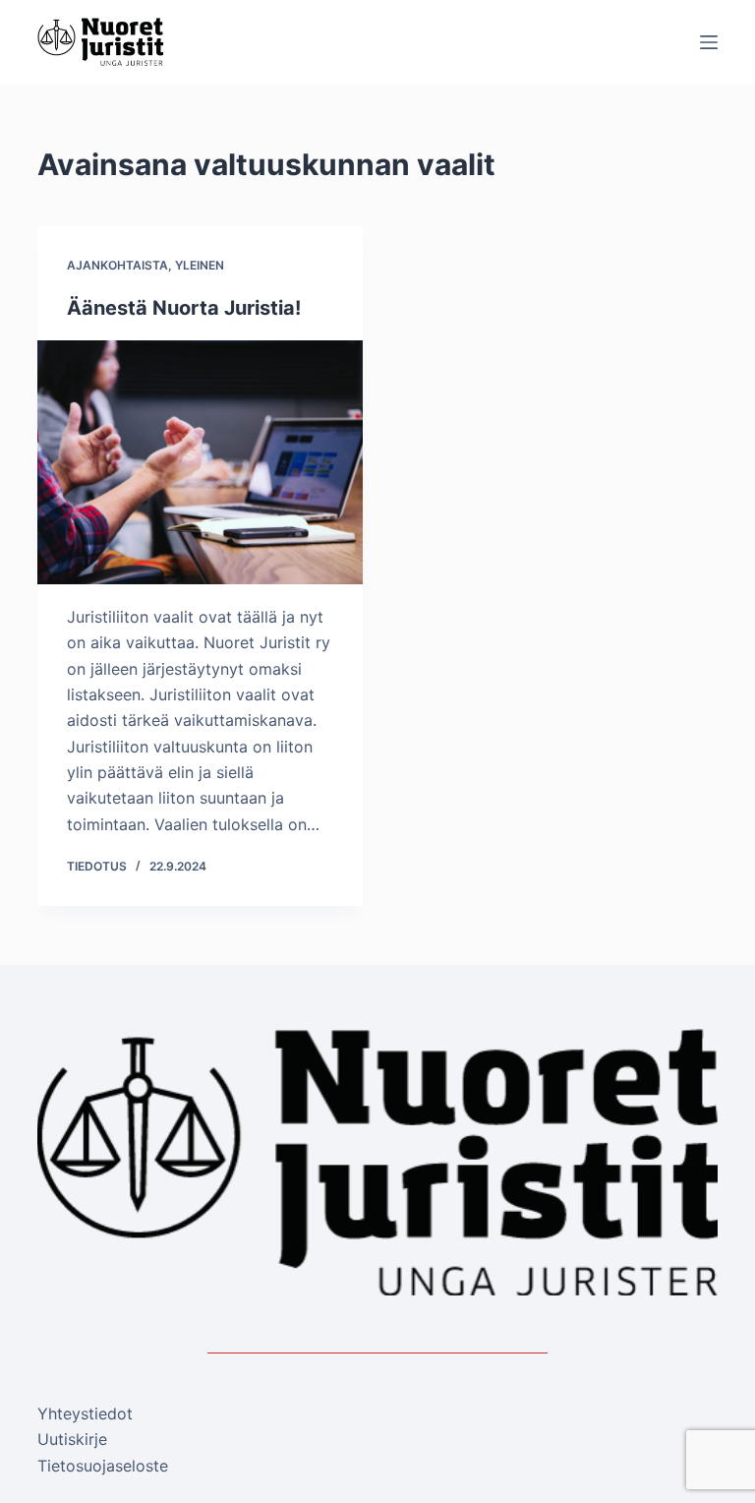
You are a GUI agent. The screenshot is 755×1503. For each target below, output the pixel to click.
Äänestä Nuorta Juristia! (184, 308)
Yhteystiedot (85, 1413)
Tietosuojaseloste (102, 1465)
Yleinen (199, 265)
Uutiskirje (72, 1439)
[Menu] (709, 42)
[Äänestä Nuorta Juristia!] (200, 462)
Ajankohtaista (117, 265)
